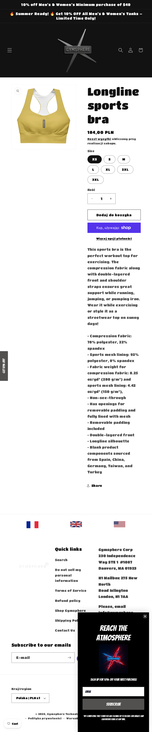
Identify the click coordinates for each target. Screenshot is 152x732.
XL (108, 169)
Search (61, 560)
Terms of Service (70, 590)
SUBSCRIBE (113, 704)
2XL (125, 169)
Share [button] (96, 485)
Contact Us (65, 630)
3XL (95, 179)
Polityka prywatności (45, 718)
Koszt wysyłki (99, 138)
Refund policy (68, 600)
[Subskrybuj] (69, 657)
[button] (10, 50)
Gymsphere (56, 714)
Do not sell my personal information (68, 575)
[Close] (145, 616)
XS (94, 159)
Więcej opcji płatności (114, 238)
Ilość (91, 190)
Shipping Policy (69, 620)
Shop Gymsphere (70, 610)
